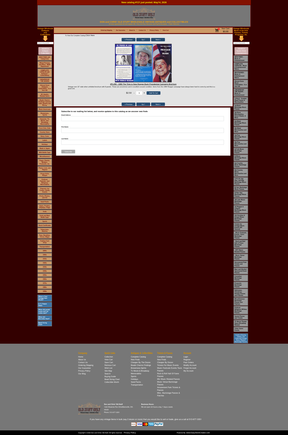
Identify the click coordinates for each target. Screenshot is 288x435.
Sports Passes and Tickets (240, 317)
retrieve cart (110, 365)
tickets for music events (168, 365)
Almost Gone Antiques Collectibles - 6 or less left (45, 87)
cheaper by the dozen (140, 362)
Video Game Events (239, 329)
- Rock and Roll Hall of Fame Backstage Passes (240, 244)
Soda (44, 211)
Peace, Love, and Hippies (45, 168)
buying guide (110, 376)
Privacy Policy (154, 30)
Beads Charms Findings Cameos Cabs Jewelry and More (45, 102)
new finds (135, 360)
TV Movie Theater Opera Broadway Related (241, 323)
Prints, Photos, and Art (44, 197)
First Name (64, 127)
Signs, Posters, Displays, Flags (44, 206)
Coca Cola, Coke (44, 128)
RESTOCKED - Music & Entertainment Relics (240, 75)
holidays (134, 379)
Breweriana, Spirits (45, 114)
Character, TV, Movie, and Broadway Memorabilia (45, 121)
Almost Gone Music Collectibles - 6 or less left (241, 83)
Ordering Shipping (106, 30)
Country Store (45, 132)
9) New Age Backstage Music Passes (240, 194)
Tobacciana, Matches (44, 230)
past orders (188, 362)
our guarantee (84, 368)
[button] (128, 39)
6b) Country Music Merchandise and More (240, 172)
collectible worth (112, 382)
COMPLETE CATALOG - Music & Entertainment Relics (241, 66)
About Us (132, 30)
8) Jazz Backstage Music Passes (241, 188)
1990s (45, 291)
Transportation (45, 247)
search (107, 374)
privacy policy (84, 371)
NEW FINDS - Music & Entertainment (239, 58)
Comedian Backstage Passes (238, 278)
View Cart (166, 30)
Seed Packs (45, 202)
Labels (44, 140)
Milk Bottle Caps (44, 152)
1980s (45, 287)
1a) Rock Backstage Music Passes (240, 107)
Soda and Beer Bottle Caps (45, 216)
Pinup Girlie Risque (44, 174)
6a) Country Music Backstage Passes (240, 164)
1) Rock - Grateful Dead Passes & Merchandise (241, 100)
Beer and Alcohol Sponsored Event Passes (241, 271)
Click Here (90, 35)
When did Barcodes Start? (44, 318)
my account (188, 371)
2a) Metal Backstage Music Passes (240, 122)
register (187, 360)
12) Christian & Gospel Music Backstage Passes (240, 218)
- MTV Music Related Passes (240, 251)
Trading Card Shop (44, 241)
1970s (45, 283)
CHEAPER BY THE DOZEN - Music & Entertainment (239, 92)
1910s (45, 259)
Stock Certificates (45, 225)
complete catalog (138, 357)
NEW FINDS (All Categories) (44, 58)
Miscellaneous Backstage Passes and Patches (240, 301)
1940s (45, 271)
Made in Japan (45, 148)
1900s (45, 255)
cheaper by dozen (165, 362)
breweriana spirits (138, 368)
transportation (137, 385)
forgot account (189, 368)
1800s (45, 251)
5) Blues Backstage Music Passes (240, 157)
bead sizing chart (112, 379)
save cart (109, 362)
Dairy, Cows (45, 136)
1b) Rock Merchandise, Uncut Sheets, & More (240, 115)
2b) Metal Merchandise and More (240, 129)
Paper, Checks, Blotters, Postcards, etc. (44, 162)
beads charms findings (141, 365)
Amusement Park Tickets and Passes (240, 264)
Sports (44, 221)
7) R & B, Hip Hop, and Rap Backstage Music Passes (240, 181)
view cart (109, 360)
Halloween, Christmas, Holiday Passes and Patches (240, 292)
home (80, 357)
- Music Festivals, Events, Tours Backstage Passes (241, 235)
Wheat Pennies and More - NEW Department (44, 64)
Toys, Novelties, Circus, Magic (44, 236)
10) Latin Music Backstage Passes (240, 201)
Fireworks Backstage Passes (238, 284)
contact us (83, 362)
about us (82, 360)
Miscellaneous (45, 156)
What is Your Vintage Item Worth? (42, 298)
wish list (108, 368)
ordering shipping (85, 365)
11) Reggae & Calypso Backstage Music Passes (240, 209)
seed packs (136, 382)
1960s (45, 279)
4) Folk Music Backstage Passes (239, 150)
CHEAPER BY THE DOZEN (45, 80)
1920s (45, 263)
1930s (45, 267)
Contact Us (142, 30)
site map (108, 371)
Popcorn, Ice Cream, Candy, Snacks (45, 190)
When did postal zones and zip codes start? (44, 311)
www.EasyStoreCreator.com (198, 433)
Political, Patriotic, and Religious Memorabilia (44, 182)
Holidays (45, 144)
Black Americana (45, 109)
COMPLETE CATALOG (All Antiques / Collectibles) (45, 72)
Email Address (66, 115)
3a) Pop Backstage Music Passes (240, 136)
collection (109, 357)
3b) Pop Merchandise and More (240, 143)
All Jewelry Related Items (44, 95)
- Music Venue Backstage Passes (239, 257)
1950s (45, 275)
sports (133, 376)
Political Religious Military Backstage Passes (241, 310)
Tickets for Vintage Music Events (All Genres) (239, 226)
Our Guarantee (120, 30)
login (185, 357)
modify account (189, 365)
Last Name (64, 139)
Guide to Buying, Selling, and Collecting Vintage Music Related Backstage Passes (241, 338)
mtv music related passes (168, 379)
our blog (82, 374)
